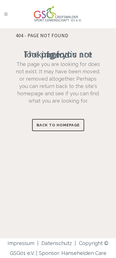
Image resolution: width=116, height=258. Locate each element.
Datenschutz (56, 243)
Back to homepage (58, 125)
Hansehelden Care (83, 253)
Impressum (21, 243)
